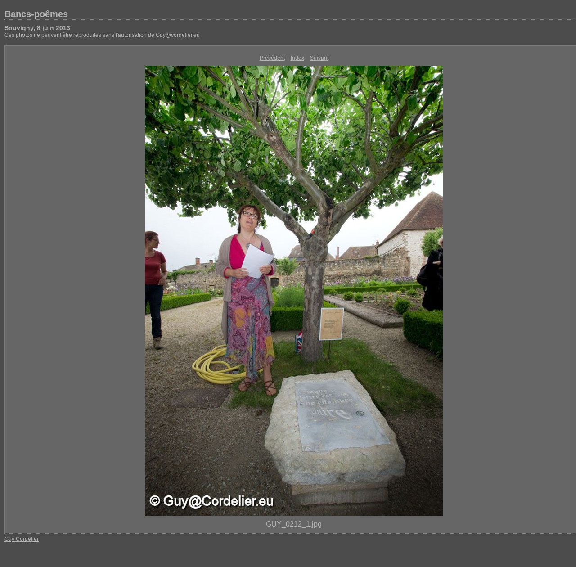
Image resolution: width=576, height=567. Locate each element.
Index (297, 58)
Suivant (319, 58)
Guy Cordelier (21, 539)
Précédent (272, 58)
